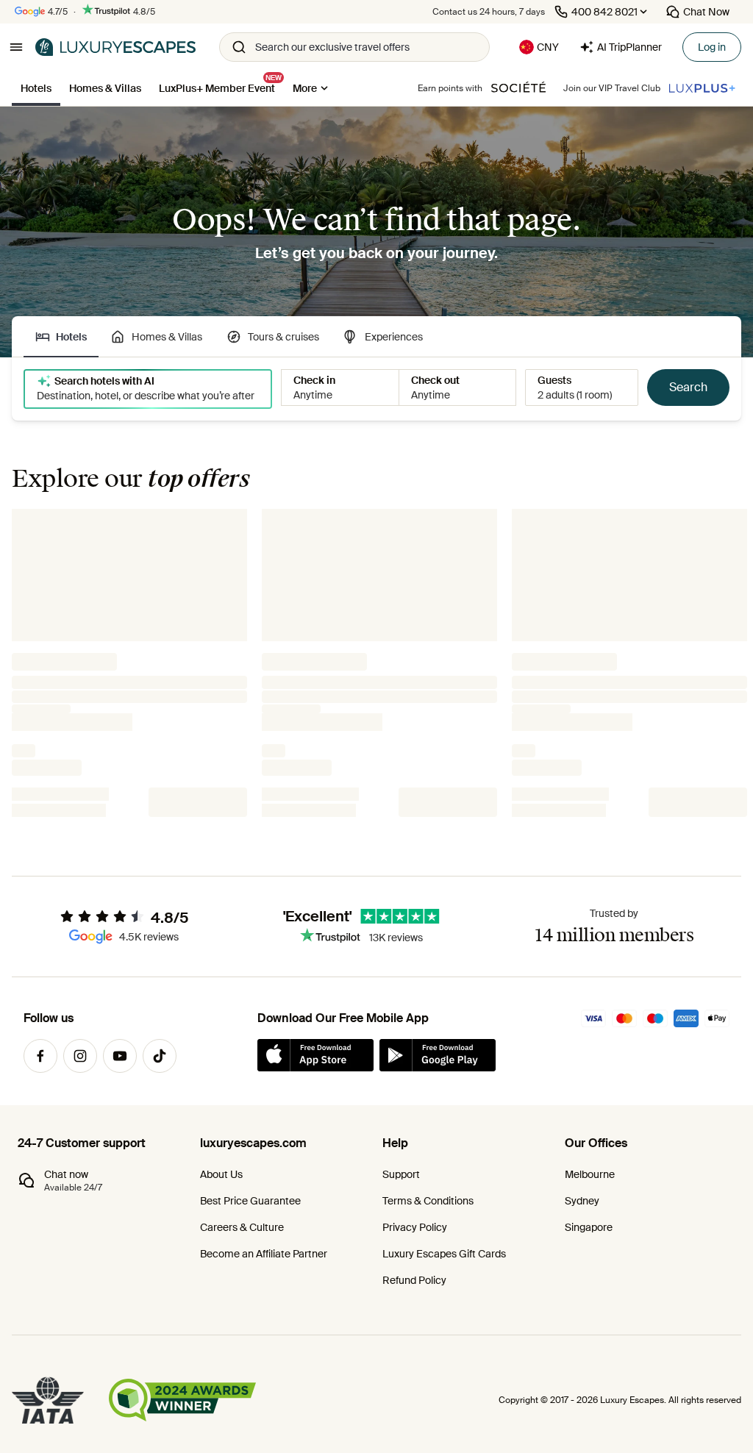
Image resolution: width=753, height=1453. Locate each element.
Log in (712, 47)
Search (688, 387)
